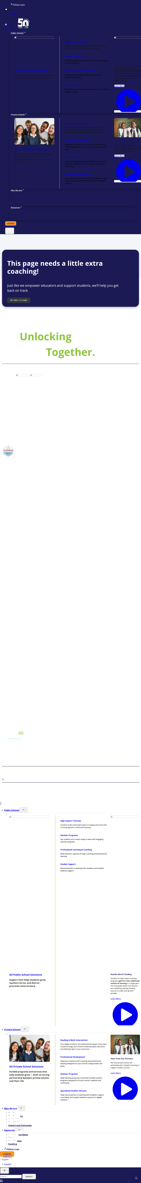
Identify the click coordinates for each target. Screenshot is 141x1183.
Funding (17, 218)
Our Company (19, 196)
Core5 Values (19, 201)
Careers (11, 224)
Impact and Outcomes (23, 204)
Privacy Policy (116, 796)
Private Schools (12, 1029)
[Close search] (4, 1170)
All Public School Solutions (30, 70)
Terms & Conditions (131, 796)
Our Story (17, 193)
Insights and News (21, 210)
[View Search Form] (9, 231)
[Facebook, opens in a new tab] (35, 596)
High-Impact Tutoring (75, 42)
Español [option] (12, 14)
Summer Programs (73, 56)
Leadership (18, 198)
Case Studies (19, 216)
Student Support (72, 85)
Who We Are (10, 1108)
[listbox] (70, 11)
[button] (136, 1178)
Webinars (17, 213)
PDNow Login (19, 5)
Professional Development (77, 140)
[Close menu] (0, 803)
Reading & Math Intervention (78, 123)
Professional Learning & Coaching (80, 71)
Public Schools (11, 810)
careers (8, 1154)
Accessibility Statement (101, 796)
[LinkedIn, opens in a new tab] (35, 654)
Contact (11, 226)
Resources (9, 1130)
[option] (72, 14)
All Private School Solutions (31, 149)
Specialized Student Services (78, 174)
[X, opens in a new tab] (35, 724)
